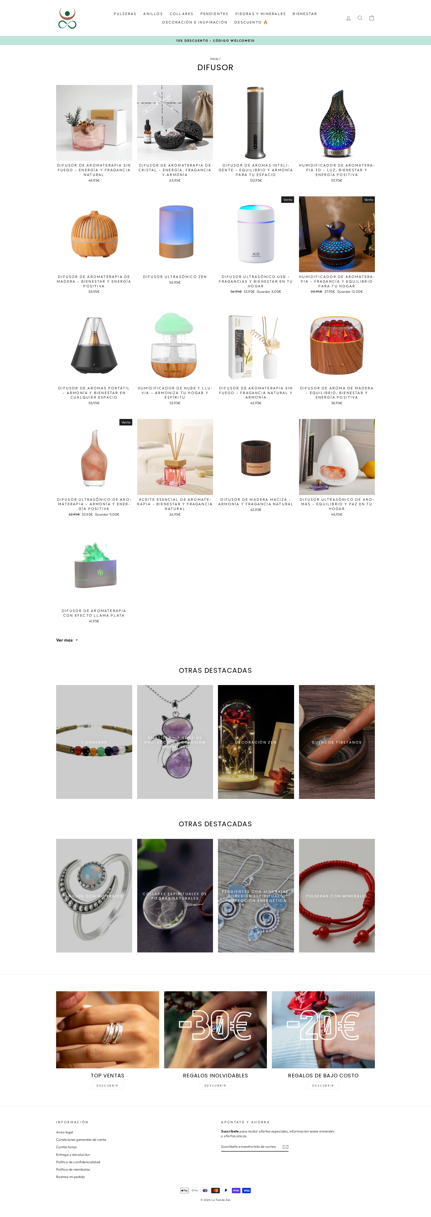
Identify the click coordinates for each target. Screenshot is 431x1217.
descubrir (215, 1085)
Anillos (153, 13)
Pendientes (214, 13)
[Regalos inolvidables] (215, 1029)
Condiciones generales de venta (81, 1139)
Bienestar (305, 13)
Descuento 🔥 (251, 22)
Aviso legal (64, 1132)
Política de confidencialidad (78, 1162)
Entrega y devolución (73, 1154)
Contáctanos (66, 1147)
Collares (182, 13)
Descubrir (108, 1085)
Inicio (214, 58)
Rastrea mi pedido (70, 1177)
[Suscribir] (285, 1147)
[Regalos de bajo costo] (323, 1029)
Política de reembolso (73, 1169)
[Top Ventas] (107, 1029)
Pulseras (125, 13)
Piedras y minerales (260, 13)
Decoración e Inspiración (195, 22)
